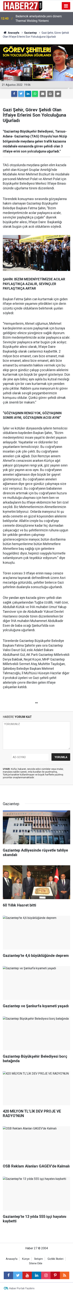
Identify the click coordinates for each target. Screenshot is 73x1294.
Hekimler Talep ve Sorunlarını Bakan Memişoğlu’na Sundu (39, 18)
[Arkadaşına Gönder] (43, 94)
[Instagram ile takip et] (46, 1275)
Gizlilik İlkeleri (55, 1259)
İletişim (38, 1259)
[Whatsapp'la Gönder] (35, 94)
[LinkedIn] (28, 94)
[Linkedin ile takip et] (36, 1275)
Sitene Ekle (35, 1263)
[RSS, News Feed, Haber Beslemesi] (64, 1275)
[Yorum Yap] (58, 94)
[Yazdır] (50, 94)
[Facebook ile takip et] (8, 1275)
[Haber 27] (22, 5)
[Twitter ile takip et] (17, 1275)
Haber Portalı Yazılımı (21, 1288)
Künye (26, 1259)
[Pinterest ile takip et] (55, 1275)
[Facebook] (14, 94)
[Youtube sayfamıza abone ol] (27, 1275)
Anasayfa (11, 1259)
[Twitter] (21, 94)
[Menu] (66, 6)
